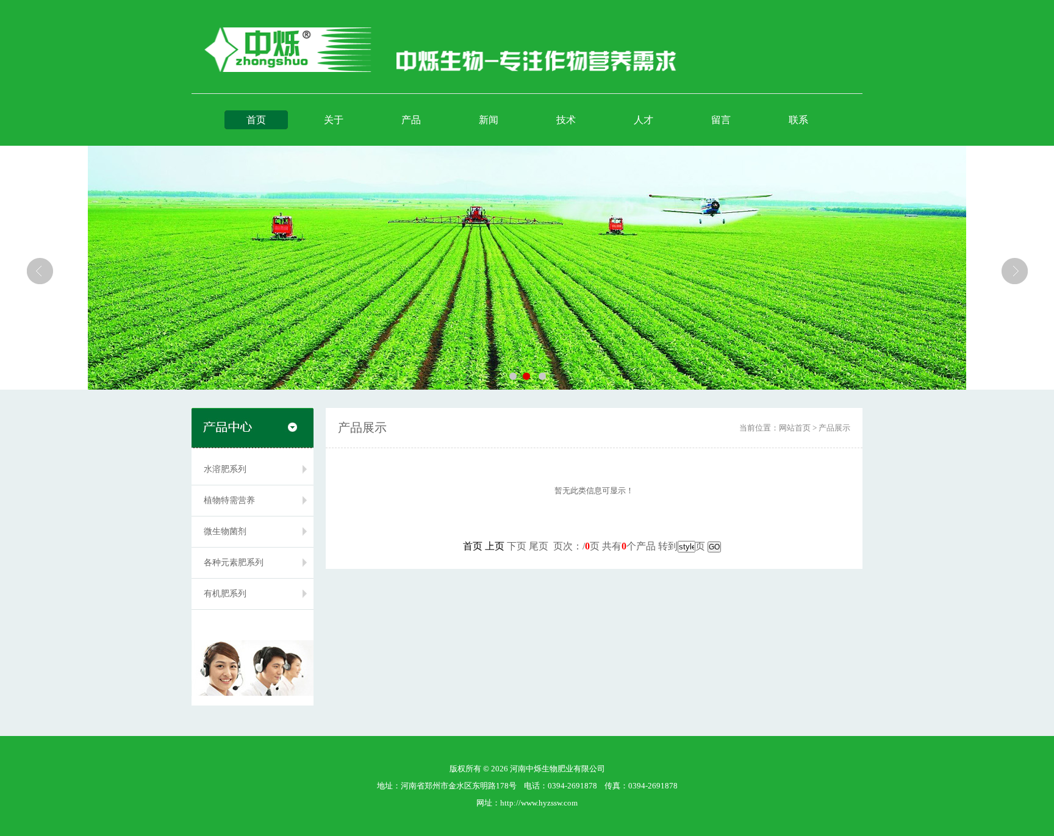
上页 (494, 546)
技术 (566, 120)
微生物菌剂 (225, 531)
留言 (721, 120)
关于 (333, 120)
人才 (643, 120)
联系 (798, 120)
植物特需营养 (229, 500)
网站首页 (795, 427)
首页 (256, 120)
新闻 (488, 120)
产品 (411, 120)
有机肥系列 (225, 593)
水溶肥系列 (225, 469)
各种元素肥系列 (234, 562)
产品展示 (834, 427)
